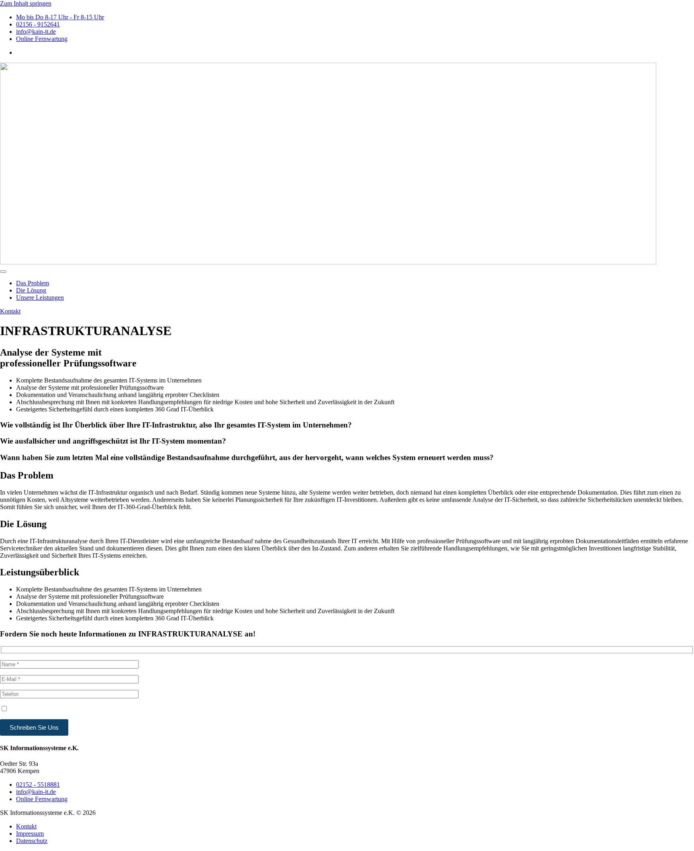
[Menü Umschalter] (3, 271)
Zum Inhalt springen (25, 3)
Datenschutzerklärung (232, 709)
